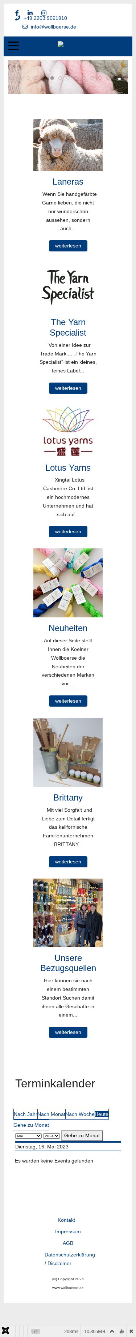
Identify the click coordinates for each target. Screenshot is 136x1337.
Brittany (68, 797)
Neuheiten (68, 628)
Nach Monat (51, 1114)
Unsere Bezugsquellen (68, 963)
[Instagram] (43, 13)
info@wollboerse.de (53, 27)
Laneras (68, 181)
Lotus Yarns (68, 468)
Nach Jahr (25, 1114)
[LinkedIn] (30, 13)
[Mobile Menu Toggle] (13, 45)
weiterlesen (68, 246)
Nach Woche (80, 1114)
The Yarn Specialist (68, 327)
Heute (101, 1114)
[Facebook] (17, 13)
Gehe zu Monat (31, 1125)
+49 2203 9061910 (45, 18)
